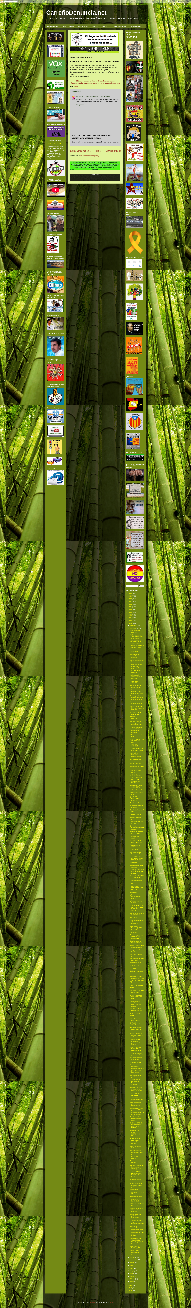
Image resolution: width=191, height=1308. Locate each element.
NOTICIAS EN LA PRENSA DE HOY (136, 713)
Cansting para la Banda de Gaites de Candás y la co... (137, 645)
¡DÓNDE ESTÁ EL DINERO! (135, 717)
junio (131, 1268)
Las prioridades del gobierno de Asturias (137, 1054)
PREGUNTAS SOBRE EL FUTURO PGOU (137, 977)
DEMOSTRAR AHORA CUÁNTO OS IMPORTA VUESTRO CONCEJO (137, 743)
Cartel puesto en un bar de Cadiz (136, 1200)
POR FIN (132, 1016)
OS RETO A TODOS (54, 144)
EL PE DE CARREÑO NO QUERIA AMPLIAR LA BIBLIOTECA (136, 780)
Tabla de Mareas (68, 26)
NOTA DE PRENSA (136, 641)
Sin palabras (134, 1189)
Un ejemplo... (134, 862)
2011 (130, 617)
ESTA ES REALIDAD (136, 985)
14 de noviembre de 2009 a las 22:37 (97, 96)
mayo (132, 1271)
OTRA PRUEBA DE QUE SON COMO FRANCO (136, 996)
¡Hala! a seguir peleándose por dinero (135, 1118)
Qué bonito (133, 932)
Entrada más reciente (80, 151)
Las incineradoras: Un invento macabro (137, 1113)
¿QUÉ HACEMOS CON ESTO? (135, 1071)
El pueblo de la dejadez (134, 837)
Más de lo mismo (135, 763)
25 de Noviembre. (135, 775)
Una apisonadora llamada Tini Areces (137, 853)
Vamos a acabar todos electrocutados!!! (137, 946)
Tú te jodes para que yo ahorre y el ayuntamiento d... (136, 936)
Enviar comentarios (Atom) (89, 156)
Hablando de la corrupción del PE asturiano (136, 676)
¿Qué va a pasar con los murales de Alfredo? (136, 896)
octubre (132, 1257)
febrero (132, 1279)
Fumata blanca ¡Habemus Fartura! (136, 1098)
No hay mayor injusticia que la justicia (135, 1252)
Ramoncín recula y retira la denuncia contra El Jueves (136, 1089)
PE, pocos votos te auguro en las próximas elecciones (137, 1221)
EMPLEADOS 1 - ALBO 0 (135, 1023)
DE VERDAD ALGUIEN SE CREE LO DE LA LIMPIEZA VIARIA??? (137, 908)
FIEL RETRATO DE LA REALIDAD (137, 959)
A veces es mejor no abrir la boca (136, 1058)
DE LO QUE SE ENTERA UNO (135, 1019)
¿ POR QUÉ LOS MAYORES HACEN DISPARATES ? (136, 858)
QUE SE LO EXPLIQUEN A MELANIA (135, 798)
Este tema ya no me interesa (136, 1161)
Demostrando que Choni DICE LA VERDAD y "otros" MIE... (136, 1241)
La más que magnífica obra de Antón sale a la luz (137, 871)
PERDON (133, 968)
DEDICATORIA (134, 965)
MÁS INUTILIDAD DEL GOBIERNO (137, 991)
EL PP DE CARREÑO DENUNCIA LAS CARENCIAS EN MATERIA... (136, 1174)
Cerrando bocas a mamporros (135, 760)
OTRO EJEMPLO (135, 963)
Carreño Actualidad (120, 26)
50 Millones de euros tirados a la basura (136, 749)
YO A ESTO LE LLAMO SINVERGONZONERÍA (136, 1133)
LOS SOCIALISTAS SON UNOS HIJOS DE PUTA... (136, 887)
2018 (130, 598)
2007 (130, 1288)
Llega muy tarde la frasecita (136, 671)
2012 (130, 615)
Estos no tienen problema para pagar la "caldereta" (137, 691)
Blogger (111, 1302)
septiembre (133, 1260)
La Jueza (79, 96)
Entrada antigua (113, 151)
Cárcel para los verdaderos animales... (134, 655)
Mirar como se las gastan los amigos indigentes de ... (136, 1103)
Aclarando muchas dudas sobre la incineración (136, 1029)
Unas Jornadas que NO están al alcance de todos (137, 708)
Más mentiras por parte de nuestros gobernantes (136, 1215)
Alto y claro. (133, 917)
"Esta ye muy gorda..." (137, 1196)
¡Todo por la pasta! (136, 790)
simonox (92, 1302)
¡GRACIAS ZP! (134, 892)
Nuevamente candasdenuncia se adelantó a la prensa (137, 1227)
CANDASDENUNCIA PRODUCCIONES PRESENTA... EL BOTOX (136, 1125)
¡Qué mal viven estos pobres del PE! (136, 1109)
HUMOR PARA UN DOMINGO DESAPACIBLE (135, 1048)
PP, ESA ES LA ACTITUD (134, 682)
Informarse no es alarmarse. (135, 650)
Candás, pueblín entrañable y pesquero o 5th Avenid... (135, 1042)
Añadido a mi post (135, 1062)
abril (131, 1273)
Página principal (52, 26)
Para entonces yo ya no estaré (136, 806)
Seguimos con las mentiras (135, 1180)
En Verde (95, 26)
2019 (130, 596)
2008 (130, 1285)
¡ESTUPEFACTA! (135, 1013)
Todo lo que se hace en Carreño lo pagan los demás (136, 666)
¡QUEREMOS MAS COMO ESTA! (136, 786)
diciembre (133, 625)
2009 (130, 623)
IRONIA (132, 988)
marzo (132, 1276)
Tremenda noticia (135, 814)
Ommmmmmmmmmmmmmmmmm (137, 914)
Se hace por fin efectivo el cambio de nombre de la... (136, 697)
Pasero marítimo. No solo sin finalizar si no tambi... (136, 1035)
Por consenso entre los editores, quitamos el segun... (137, 1066)
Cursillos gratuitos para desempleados (137, 818)
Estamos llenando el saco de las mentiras (136, 1209)
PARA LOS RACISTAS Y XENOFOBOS (137, 876)
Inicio (98, 151)
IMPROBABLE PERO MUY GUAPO (136, 832)
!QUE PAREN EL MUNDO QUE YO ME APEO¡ (136, 927)
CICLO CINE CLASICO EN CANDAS (137, 1204)
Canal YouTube (136, 26)
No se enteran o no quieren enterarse (136, 702)
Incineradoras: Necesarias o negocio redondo (136, 754)
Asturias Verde (83, 26)
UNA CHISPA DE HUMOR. (135, 631)
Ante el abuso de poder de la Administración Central (135, 1141)
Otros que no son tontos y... (135, 1147)
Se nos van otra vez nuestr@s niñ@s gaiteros (136, 1185)
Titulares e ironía (135, 974)
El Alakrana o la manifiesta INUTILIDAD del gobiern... (135, 1003)
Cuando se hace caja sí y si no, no (136, 822)
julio (131, 1265)
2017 (130, 601)
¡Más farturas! (134, 803)
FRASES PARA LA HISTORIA (135, 1157)
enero (132, 1281)
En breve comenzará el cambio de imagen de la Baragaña (136, 729)
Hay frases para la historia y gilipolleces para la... (137, 1152)
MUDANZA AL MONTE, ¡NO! (135, 1247)
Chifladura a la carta (136, 971)
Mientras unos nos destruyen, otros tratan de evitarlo (136, 722)
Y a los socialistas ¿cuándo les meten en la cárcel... (136, 636)
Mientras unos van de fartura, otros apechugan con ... (136, 1167)
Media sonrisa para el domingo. (136, 866)
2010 (130, 620)
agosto (132, 1262)
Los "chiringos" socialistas (134, 1094)
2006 (130, 1290)
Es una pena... (134, 849)
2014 (130, 609)
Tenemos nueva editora (135, 846)
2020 (130, 593)
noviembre (133, 628)
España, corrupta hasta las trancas (136, 942)
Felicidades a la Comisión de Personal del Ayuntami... (135, 1082)
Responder (80, 105)
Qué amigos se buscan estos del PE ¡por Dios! (137, 827)
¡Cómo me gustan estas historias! (135, 686)
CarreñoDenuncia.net (76, 12)
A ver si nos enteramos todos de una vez (137, 661)
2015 (130, 607)
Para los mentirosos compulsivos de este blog (137, 881)
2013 (130, 612)
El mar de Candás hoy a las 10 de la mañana (137, 1233)
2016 (130, 604)
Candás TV (105, 26)
